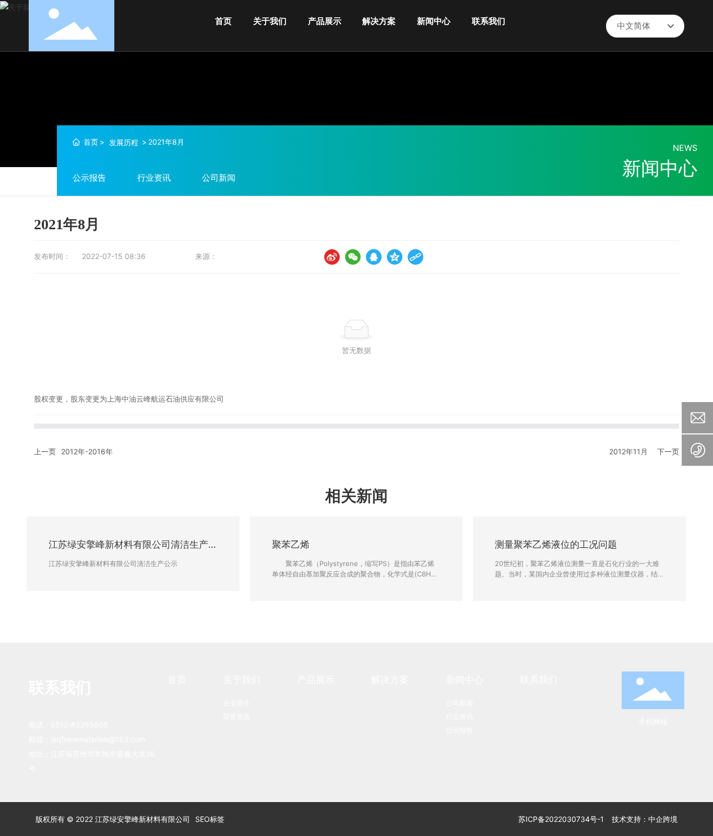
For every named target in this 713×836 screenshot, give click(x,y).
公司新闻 (218, 177)
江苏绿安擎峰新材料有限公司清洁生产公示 (113, 563)
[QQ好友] (374, 257)
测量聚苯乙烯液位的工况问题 (556, 544)
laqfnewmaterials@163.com (98, 739)
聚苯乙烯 (291, 544)
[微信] (353, 257)
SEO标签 (209, 819)
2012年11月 (628, 451)
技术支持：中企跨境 (645, 819)
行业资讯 (154, 177)
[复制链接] (415, 257)
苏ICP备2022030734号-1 (561, 819)
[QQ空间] (394, 257)
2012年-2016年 (87, 451)
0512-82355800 (79, 724)
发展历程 (123, 142)
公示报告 (89, 177)
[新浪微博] (332, 257)
